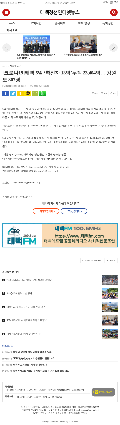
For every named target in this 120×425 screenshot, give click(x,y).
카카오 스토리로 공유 (20, 93)
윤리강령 (29, 397)
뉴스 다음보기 (113, 47)
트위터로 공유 (13, 93)
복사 (96, 93)
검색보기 (114, 12)
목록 (105, 93)
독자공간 (9, 386)
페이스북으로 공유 (5, 93)
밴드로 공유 (42, 93)
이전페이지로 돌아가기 (93, 260)
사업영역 (37, 397)
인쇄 (115, 93)
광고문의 (42, 390)
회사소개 (9, 396)
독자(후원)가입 (20, 390)
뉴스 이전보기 (6, 47)
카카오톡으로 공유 (27, 93)
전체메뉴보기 (6, 12)
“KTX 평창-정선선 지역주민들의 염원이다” (28, 358)
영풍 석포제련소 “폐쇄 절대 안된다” (25, 364)
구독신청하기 (106, 392)
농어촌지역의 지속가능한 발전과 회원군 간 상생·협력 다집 (35, 371)
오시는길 (46, 397)
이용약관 (51, 390)
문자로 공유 (35, 93)
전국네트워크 (57, 397)
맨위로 (112, 260)
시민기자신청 (32, 390)
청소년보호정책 (78, 390)
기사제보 (9, 390)
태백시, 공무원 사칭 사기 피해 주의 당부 (26, 352)
